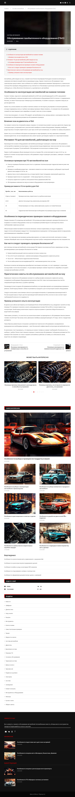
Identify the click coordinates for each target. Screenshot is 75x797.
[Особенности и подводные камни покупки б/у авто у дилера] (55, 533)
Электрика (9, 677)
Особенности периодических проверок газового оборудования (26, 65)
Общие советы (10, 704)
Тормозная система (11, 661)
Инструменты (9, 621)
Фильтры (8, 696)
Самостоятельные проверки (14, 629)
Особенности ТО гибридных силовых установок (32, 779)
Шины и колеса (10, 665)
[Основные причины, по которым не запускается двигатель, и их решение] (20, 372)
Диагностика (9, 609)
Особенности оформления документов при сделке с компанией (22, 575)
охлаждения (9, 685)
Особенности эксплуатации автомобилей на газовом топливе (25, 54)
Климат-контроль (11, 689)
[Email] (60, 2)
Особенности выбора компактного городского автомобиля (55, 487)
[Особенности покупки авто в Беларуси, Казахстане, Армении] (9, 756)
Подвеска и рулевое (11, 673)
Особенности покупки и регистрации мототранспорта (34, 768)
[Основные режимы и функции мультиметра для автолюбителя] (54, 372)
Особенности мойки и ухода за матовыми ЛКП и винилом (20, 567)
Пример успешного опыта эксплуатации (20, 72)
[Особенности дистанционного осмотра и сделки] (19, 503)
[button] (6, 376)
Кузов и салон (10, 700)
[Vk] (63, 2)
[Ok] (67, 2)
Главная (6, 8)
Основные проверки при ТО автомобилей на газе (23, 62)
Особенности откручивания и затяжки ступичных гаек (19, 571)
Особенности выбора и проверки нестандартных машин (27, 459)
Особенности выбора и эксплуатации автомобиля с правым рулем (16, 487)
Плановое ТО (9, 653)
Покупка (8, 617)
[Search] (70, 2)
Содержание (12, 49)
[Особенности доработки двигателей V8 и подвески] (55, 503)
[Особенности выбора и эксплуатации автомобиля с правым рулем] (19, 474)
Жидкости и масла (11, 637)
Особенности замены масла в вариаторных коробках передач (18, 546)
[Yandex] (15, 732)
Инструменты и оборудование (14, 692)
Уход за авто (9, 613)
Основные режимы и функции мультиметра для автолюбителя (54, 386)
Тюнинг (8, 633)
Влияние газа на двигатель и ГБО (18, 57)
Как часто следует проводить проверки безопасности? (25, 67)
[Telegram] (65, 2)
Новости (8, 601)
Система (8, 681)
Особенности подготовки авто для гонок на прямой (33, 742)
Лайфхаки (8, 605)
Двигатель (9, 645)
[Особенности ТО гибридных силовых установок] (9, 782)
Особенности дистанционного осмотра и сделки (19, 516)
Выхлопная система (11, 649)
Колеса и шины (10, 625)
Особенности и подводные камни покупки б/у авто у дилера (54, 546)
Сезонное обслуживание (13, 657)
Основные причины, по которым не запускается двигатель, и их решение (20, 386)
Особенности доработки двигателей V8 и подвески (53, 517)
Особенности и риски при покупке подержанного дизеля (20, 563)
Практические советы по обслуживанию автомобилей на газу (25, 70)
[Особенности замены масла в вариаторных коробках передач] (19, 533)
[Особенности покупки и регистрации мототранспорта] (9, 771)
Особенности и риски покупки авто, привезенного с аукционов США (23, 559)
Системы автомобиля (18, 8)
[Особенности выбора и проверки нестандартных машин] (37, 435)
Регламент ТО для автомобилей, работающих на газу (23, 60)
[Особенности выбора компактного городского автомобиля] (55, 474)
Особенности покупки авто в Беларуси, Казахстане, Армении (37, 753)
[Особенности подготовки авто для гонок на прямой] (9, 745)
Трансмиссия (9, 669)
